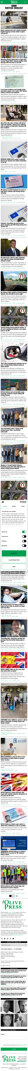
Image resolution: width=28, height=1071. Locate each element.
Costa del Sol (13, 138)
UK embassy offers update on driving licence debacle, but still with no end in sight (14, 293)
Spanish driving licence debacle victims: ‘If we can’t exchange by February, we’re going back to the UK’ (13, 329)
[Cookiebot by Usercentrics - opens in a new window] (20, 502)
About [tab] (23, 506)
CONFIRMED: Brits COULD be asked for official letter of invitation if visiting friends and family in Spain (14, 721)
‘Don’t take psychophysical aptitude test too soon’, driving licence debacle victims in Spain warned (14, 365)
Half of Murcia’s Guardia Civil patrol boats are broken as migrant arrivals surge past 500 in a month (13, 976)
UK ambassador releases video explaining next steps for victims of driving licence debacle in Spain (13, 259)
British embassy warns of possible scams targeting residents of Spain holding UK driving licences (12, 393)
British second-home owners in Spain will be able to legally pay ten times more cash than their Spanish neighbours (13, 983)
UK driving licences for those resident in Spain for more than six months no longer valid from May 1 (13, 606)
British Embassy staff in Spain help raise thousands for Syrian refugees (12, 886)
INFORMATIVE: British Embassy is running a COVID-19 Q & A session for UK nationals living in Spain (13, 852)
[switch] (24, 536)
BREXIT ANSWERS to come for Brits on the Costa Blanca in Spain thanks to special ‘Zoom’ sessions (13, 758)
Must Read (13, 733)
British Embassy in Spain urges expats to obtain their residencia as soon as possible (13, 824)
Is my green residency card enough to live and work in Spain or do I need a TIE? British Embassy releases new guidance (14, 91)
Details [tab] (14, 506)
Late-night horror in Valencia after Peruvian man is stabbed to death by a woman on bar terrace (13, 994)
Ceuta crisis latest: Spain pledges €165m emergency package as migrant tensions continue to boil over (13, 988)
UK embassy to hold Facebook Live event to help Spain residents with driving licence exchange (13, 191)
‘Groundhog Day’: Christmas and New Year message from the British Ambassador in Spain (13, 640)
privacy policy (23, 1045)
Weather (23, 42)
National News (21, 202)
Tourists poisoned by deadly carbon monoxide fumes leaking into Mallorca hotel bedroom (13, 971)
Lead (19, 42)
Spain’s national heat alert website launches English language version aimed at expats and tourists (13, 31)
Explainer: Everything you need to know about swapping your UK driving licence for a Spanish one (14, 224)
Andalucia (5, 138)
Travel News (4, 734)
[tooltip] (2, 938)
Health (15, 42)
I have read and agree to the (15, 1045)
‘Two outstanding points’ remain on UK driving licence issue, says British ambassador (12, 430)
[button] (25, 945)
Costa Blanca (10, 770)
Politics (18, 71)
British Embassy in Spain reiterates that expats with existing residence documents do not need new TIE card (14, 794)
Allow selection (14, 560)
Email (3, 1034)
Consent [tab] (5, 506)
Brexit (4, 616)
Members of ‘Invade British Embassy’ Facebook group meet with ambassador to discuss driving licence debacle (13, 466)
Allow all (14, 553)
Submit (14, 1049)
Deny (14, 566)
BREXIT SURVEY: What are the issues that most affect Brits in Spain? (13, 670)
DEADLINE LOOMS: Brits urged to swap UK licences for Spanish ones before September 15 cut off (13, 160)
